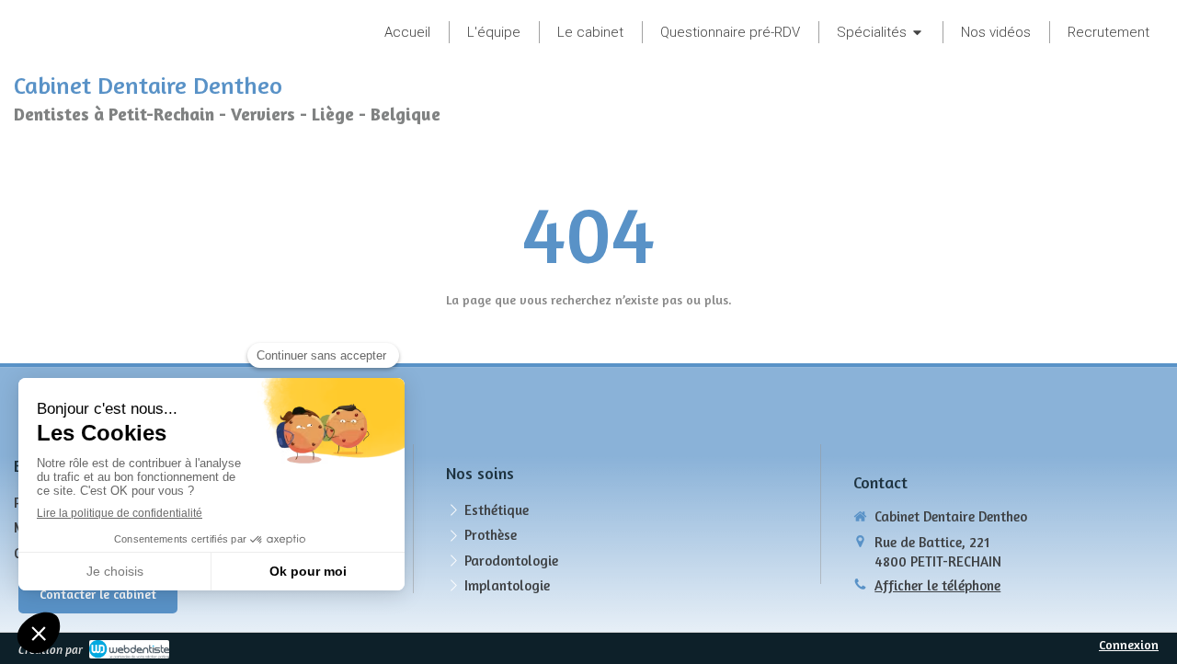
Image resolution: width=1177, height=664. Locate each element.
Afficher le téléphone (937, 585)
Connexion (1129, 644)
